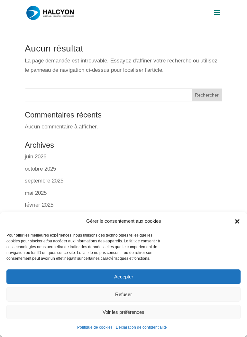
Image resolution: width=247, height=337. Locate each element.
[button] (237, 221)
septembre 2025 (44, 181)
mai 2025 (36, 193)
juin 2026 (35, 157)
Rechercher (207, 95)
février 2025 (39, 205)
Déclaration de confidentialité (141, 327)
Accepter (123, 276)
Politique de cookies (95, 327)
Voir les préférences (123, 312)
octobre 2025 (40, 169)
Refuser (123, 294)
